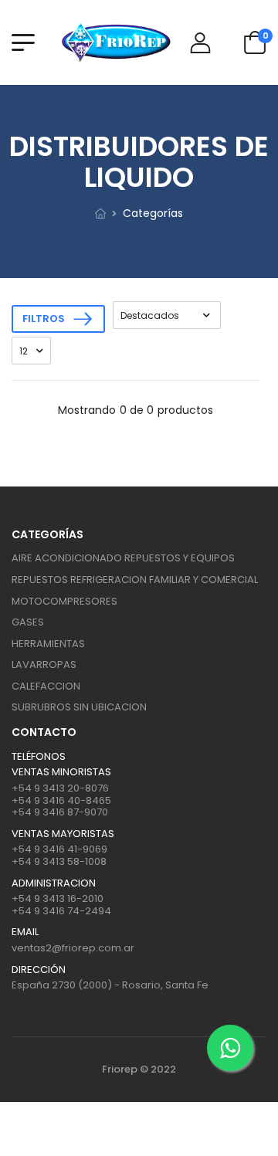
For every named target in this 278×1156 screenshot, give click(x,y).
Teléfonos (39, 757)
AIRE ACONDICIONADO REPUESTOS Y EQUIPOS (123, 558)
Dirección (39, 970)
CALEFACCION (46, 686)
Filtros (43, 318)
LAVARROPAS (44, 664)
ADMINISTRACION (54, 883)
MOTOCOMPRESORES (64, 601)
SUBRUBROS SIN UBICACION (79, 707)
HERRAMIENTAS (48, 643)
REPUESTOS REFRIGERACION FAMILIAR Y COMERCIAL (135, 579)
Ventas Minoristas (61, 772)
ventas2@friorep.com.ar (73, 948)
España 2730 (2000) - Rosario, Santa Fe (110, 985)
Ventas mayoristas (63, 834)
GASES (28, 622)
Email (25, 932)
